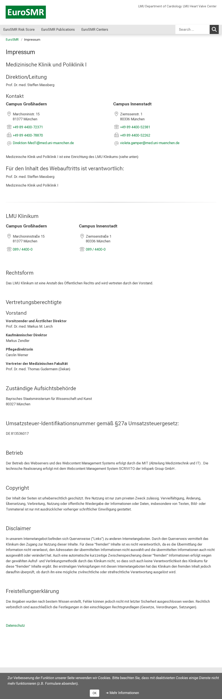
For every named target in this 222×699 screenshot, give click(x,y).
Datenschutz (15, 625)
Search (214, 29)
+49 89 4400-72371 (28, 127)
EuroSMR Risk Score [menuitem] (19, 29)
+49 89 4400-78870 (28, 135)
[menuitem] (79, 29)
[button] (43, 143)
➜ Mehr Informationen (122, 693)
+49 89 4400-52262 (135, 135)
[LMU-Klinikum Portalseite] (29, 12)
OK (94, 693)
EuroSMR (12, 40)
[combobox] (197, 29)
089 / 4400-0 (23, 249)
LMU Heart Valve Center (200, 6)
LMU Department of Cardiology (160, 6)
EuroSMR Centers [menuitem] (94, 29)
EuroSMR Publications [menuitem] (58, 29)
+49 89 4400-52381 (135, 127)
